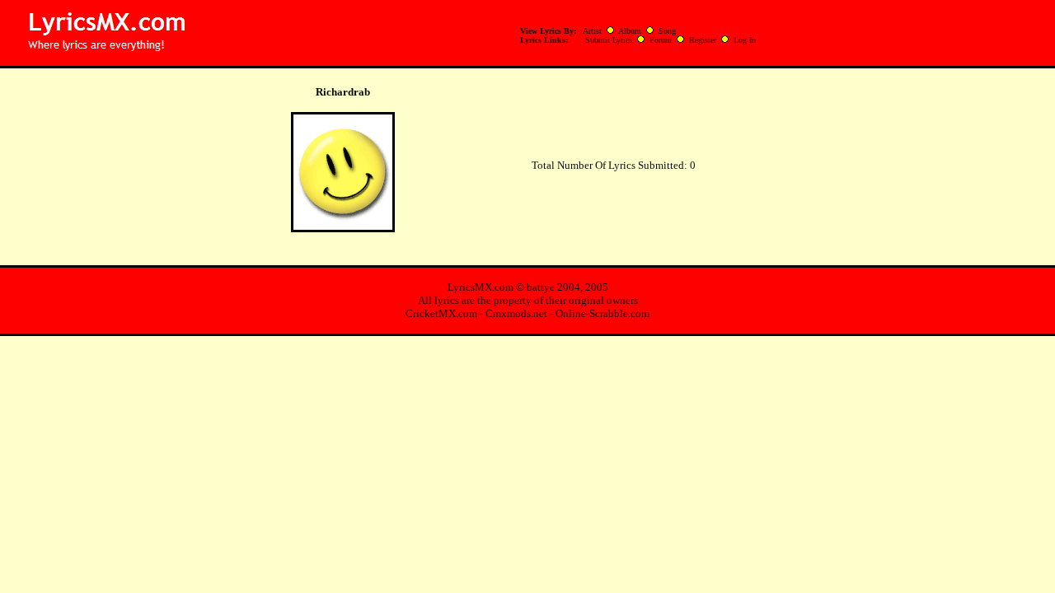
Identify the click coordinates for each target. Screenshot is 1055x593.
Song (667, 30)
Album (629, 30)
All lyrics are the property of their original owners (528, 300)
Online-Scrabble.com (602, 313)
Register (702, 39)
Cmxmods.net (516, 313)
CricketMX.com (441, 313)
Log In (745, 39)
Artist (592, 30)
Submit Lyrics (608, 39)
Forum (660, 39)
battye (541, 287)
